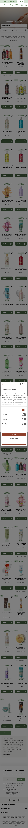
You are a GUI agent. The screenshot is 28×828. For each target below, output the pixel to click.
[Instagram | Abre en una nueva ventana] (18, 801)
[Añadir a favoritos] (11, 46)
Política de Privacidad (18, 783)
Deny (14, 442)
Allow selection (14, 438)
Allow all (14, 434)
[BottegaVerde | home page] (13, 5)
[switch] (24, 414)
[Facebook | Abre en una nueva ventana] (9, 801)
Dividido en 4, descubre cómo (10, 1)
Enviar (20, 779)
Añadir (4, 72)
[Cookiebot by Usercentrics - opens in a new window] (20, 384)
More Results (4, 733)
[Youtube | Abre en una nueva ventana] (14, 801)
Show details (19, 430)
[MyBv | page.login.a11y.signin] (22, 5)
